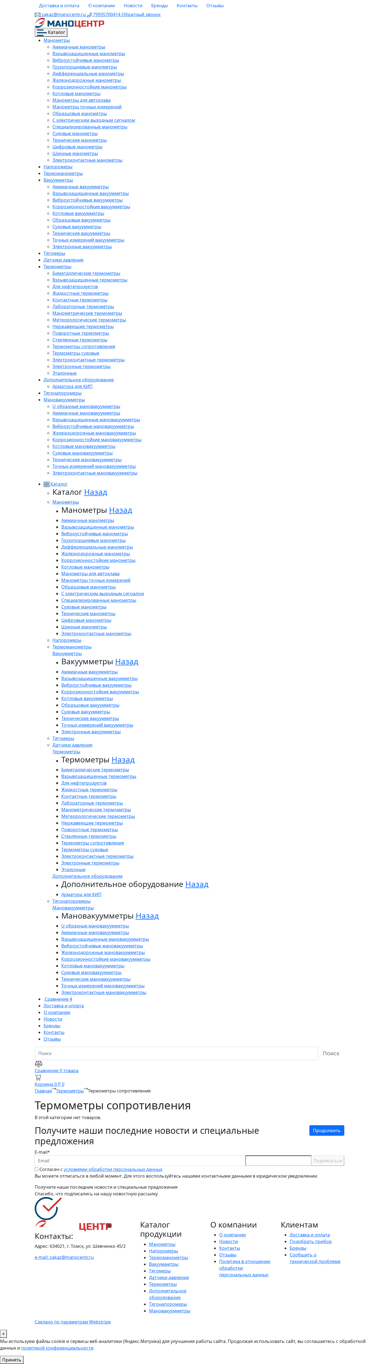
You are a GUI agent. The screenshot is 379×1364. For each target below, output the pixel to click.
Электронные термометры (81, 366)
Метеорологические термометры (89, 320)
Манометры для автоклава (81, 100)
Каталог (56, 32)
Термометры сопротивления (83, 346)
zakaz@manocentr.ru (64, 14)
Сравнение (58, 999)
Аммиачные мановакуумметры (86, 413)
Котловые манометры (76, 93)
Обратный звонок (141, 14)
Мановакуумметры (64, 400)
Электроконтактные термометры (88, 360)
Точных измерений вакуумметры (88, 240)
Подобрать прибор (311, 1241)
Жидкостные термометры (80, 293)
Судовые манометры (75, 133)
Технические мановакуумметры (87, 460)
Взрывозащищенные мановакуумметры (96, 420)
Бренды (159, 5)
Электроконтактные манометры (87, 160)
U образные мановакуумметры (86, 406)
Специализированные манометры (89, 127)
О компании (101, 5)
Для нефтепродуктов (75, 286)
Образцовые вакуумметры (81, 220)
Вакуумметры (58, 180)
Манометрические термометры (87, 313)
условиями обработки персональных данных (113, 1169)
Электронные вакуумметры (82, 247)
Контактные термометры (79, 300)
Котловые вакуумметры (78, 213)
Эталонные (64, 373)
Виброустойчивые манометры (85, 60)
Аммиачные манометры (78, 47)
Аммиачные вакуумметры (80, 187)
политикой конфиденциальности (57, 1348)
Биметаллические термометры (86, 273)
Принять (11, 1360)
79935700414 (107, 14)
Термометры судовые (75, 353)
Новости (133, 5)
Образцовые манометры (79, 113)
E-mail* (42, 1152)
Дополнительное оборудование (79, 380)
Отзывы (215, 5)
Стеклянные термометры (79, 340)
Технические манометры (79, 140)
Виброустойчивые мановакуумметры (93, 426)
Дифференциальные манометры (88, 73)
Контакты (187, 5)
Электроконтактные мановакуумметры (94, 473)
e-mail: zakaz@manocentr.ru (64, 1257)
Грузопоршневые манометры (84, 67)
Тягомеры (54, 253)
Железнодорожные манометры (86, 80)
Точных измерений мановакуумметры (94, 466)
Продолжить (327, 1130)
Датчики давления (64, 260)
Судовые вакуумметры (76, 227)
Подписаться (328, 1161)
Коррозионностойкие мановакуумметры (97, 440)
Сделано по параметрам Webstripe (73, 1322)
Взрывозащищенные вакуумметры (90, 193)
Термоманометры (63, 173)
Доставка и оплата (59, 5)
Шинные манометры (75, 153)
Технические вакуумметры (81, 233)
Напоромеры (58, 167)
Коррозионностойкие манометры (89, 87)
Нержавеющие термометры (83, 326)
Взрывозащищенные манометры (88, 53)
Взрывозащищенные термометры (89, 280)
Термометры (57, 266)
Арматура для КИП (72, 386)
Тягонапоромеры (63, 393)
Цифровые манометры (77, 147)
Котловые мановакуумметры (83, 446)
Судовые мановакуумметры (82, 453)
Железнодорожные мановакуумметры (94, 433)
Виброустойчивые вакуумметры (87, 200)
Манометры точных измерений (87, 107)
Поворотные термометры (80, 333)
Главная (43, 1091)
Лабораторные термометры (83, 306)
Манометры (57, 40)
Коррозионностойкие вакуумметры (91, 207)
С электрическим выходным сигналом (93, 120)
